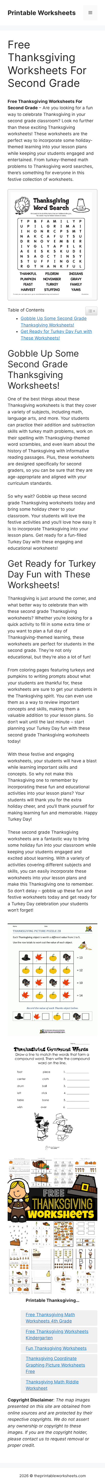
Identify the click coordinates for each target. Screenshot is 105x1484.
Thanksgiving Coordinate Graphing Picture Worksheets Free (55, 1365)
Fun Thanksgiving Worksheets (56, 1348)
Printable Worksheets (42, 13)
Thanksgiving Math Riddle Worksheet (52, 1385)
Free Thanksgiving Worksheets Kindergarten (57, 1335)
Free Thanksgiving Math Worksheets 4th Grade (50, 1318)
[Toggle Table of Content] (91, 311)
